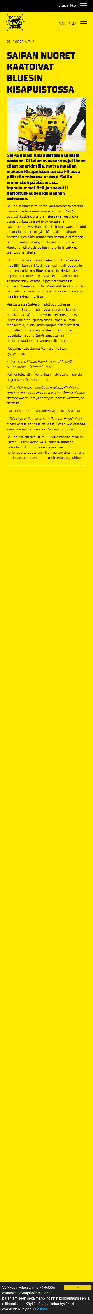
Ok (77, 1287)
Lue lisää (40, 1309)
